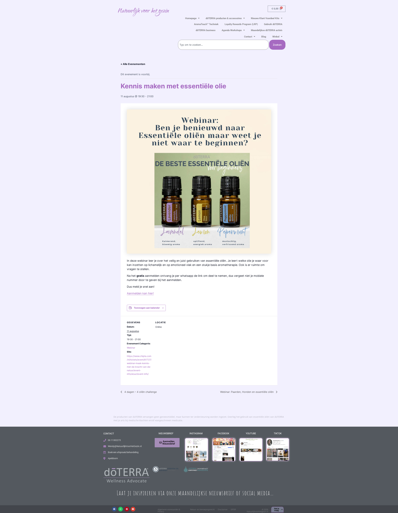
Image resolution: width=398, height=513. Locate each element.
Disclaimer (222, 509)
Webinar (131, 347)
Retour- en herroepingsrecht (202, 509)
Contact (248, 36)
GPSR (233, 509)
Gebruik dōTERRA (273, 24)
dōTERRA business (205, 30)
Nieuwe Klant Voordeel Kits (265, 18)
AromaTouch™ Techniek (206, 24)
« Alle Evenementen (133, 64)
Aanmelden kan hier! (140, 293)
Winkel (275, 36)
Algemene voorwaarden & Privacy (169, 510)
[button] (114, 509)
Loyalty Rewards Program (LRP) (241, 24)
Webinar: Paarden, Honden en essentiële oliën (247, 391)
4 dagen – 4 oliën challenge (140, 391)
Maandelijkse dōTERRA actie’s (266, 30)
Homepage (191, 18)
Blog (263, 36)
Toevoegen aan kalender (147, 307)
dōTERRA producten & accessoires (224, 18)
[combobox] (223, 45)
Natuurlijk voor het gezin (143, 11)
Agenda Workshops (232, 30)
